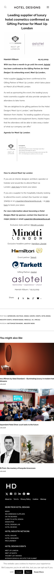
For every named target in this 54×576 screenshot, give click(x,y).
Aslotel (47, 64)
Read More (39, 572)
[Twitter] (7, 494)
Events (38, 316)
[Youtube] (28, 494)
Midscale (27, 319)
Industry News (29, 323)
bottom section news (15, 323)
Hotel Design (45, 316)
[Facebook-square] (11, 494)
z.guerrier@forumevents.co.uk (28, 201)
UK (33, 319)
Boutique (19, 316)
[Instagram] (15, 494)
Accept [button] (19, 572)
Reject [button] (28, 572)
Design (26, 316)
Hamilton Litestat (39, 244)
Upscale (37, 319)
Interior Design (18, 319)
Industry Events (6, 319)
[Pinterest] (24, 494)
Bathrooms (12, 316)
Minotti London (37, 225)
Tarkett (33, 257)
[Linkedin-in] (19, 494)
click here (15, 187)
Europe (32, 316)
